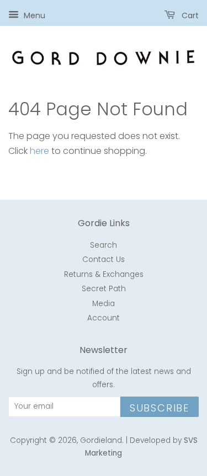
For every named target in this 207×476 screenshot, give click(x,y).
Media (103, 303)
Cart (189, 15)
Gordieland (101, 440)
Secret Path (104, 289)
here (39, 151)
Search (103, 245)
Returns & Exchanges (104, 274)
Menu (33, 15)
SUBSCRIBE (159, 408)
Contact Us (103, 259)
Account (103, 318)
